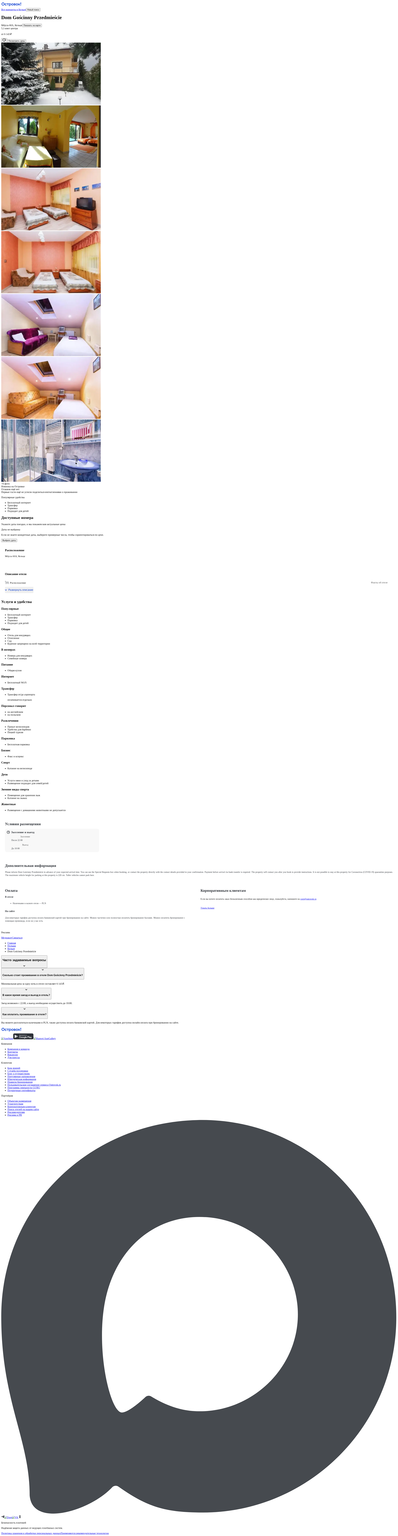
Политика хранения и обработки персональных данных (31, 1533)
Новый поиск (33, 10)
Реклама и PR (14, 1115)
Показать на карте (32, 25)
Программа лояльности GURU (23, 1087)
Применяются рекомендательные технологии (85, 1533)
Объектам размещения (19, 1101)
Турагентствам (15, 1103)
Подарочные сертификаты (21, 1090)
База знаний (13, 1068)
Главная (11, 943)
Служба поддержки (17, 1071)
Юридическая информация (21, 1079)
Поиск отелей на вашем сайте (23, 1109)
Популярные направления (21, 1076)
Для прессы (13, 1057)
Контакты (12, 1052)
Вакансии (12, 1054)
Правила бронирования (19, 1082)
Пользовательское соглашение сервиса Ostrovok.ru (34, 1085)
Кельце (11, 948)
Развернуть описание (20, 590)
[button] (199, 74)
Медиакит (6, 937)
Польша (11, 945)
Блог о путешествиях (18, 1073)
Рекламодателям (16, 1112)
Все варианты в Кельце (13, 9)
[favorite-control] (4, 40)
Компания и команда (18, 1049)
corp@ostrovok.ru (308, 899)
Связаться (17, 937)
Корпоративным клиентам (21, 1106)
